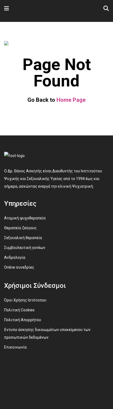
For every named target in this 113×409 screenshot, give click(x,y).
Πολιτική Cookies (19, 310)
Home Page (71, 100)
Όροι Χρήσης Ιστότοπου (25, 300)
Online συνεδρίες (19, 267)
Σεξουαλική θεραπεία (23, 238)
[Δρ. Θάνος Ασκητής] (28, 10)
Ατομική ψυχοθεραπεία (25, 218)
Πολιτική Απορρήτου (22, 320)
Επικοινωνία (15, 347)
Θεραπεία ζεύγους (20, 228)
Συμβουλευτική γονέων (24, 247)
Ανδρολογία (14, 257)
